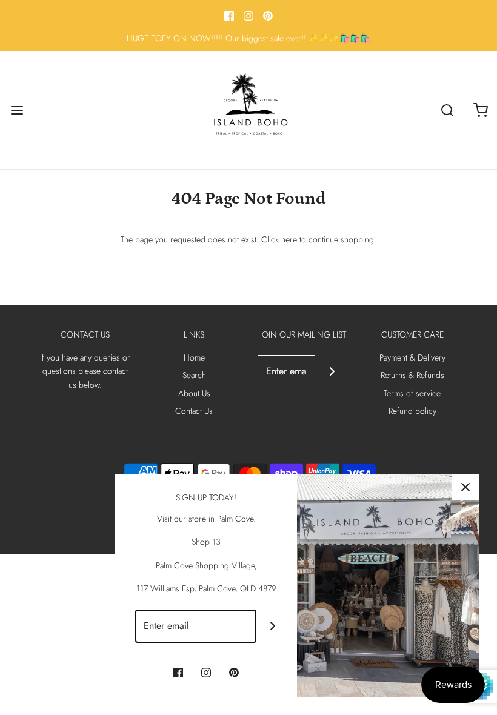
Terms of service (412, 393)
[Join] (332, 371)
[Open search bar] (447, 110)
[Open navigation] (16, 110)
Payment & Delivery (412, 357)
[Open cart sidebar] (480, 110)
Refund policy (412, 411)
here (289, 239)
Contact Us (194, 411)
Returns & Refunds (412, 375)
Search (194, 375)
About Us (194, 393)
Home (194, 357)
